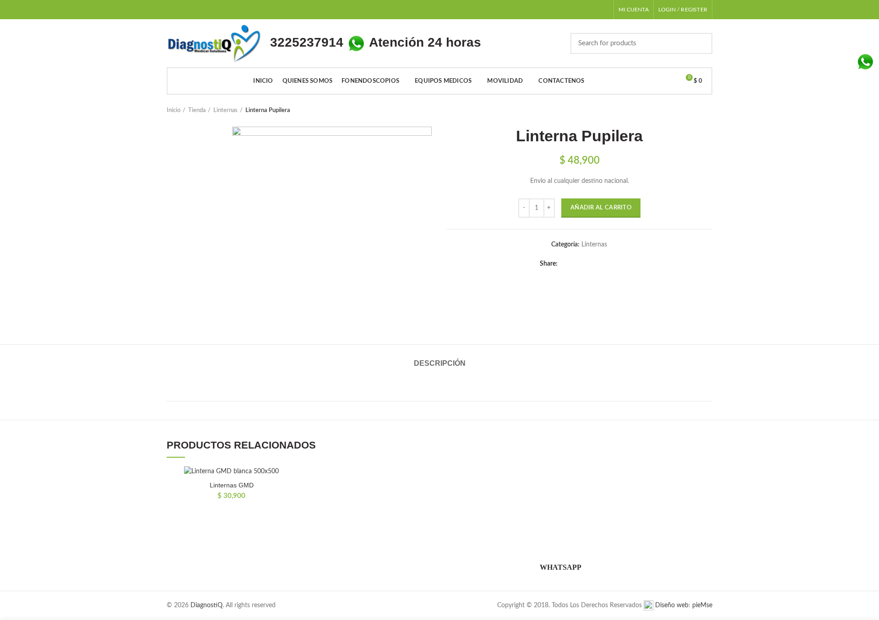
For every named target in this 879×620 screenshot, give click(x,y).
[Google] (590, 264)
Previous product (689, 110)
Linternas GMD (232, 485)
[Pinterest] (613, 264)
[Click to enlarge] (249, 307)
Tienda (197, 110)
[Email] (602, 264)
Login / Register (682, 9)
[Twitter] (579, 264)
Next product (707, 110)
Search (700, 43)
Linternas (225, 110)
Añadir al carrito (600, 208)
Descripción (440, 363)
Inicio (173, 110)
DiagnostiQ (206, 605)
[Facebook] (567, 264)
